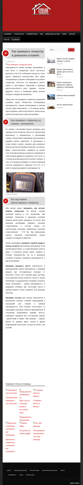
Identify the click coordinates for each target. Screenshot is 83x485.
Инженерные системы (52, 34)
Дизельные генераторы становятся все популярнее (10, 445)
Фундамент (8, 34)
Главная (9, 470)
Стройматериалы (32, 34)
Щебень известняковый (66, 95)
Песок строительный (64, 105)
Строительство (19, 34)
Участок (6, 40)
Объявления (15, 40)
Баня (41, 34)
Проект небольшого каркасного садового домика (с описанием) (65, 84)
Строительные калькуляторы (49, 470)
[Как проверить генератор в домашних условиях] (19, 64)
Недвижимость (12, 475)
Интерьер (72, 34)
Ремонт (64, 34)
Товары (21, 475)
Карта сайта (74, 483)
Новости (62, 470)
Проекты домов (30, 475)
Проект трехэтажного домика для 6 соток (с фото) (65, 71)
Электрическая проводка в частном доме (12, 400)
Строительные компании (20, 470)
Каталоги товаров (34, 470)
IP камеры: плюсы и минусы (37, 403)
